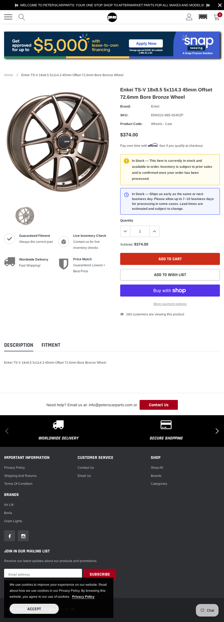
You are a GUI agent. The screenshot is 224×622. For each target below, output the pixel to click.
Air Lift (8, 505)
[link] (25, 216)
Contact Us (159, 405)
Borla (8, 513)
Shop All (157, 468)
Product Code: (131, 124)
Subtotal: (126, 244)
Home (8, 75)
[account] (189, 17)
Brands (156, 476)
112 (129, 314)
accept (34, 609)
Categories (159, 484)
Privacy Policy (14, 468)
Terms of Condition (18, 484)
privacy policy (83, 597)
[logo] (112, 17)
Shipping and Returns (20, 476)
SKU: (124, 115)
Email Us (84, 476)
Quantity (126, 220)
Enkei (155, 106)
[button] (203, 17)
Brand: (125, 106)
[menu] (8, 17)
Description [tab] (18, 345)
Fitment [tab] (51, 345)
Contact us (86, 468)
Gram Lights (13, 521)
